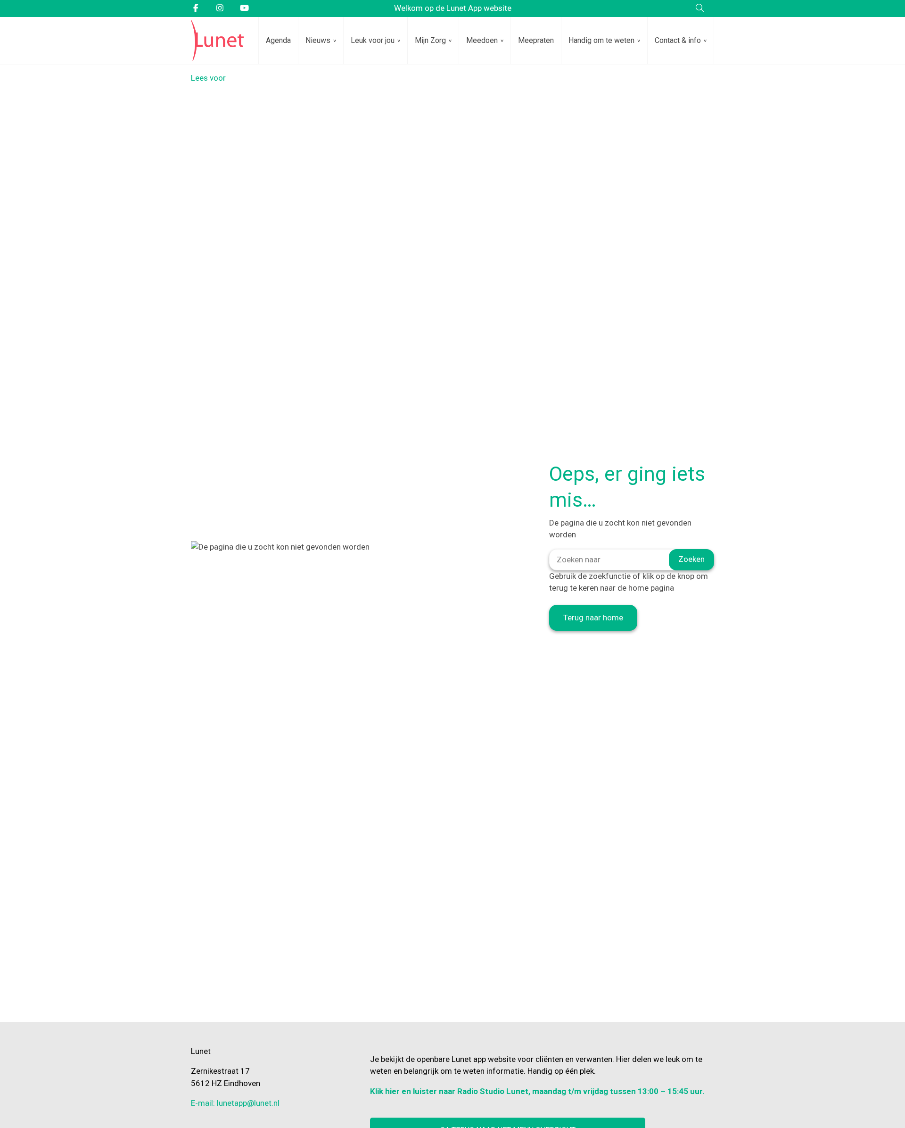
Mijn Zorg (430, 40)
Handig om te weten (601, 40)
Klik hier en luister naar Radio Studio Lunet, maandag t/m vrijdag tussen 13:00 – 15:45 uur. (537, 1091)
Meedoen (482, 40)
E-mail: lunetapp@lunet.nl (235, 1103)
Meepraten (536, 40)
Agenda (278, 40)
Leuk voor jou (373, 40)
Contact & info (678, 40)
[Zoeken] (700, 8)
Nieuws (317, 40)
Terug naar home (593, 617)
